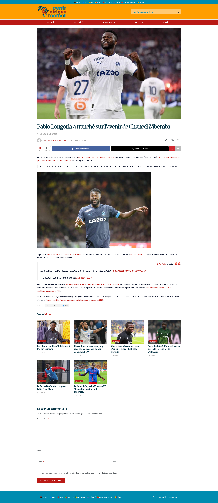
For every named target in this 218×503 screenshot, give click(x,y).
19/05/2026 (78, 395)
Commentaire (43, 419)
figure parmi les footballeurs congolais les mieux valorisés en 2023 (74, 300)
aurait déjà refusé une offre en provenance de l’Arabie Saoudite (92, 284)
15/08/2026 (78, 355)
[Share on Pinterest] (172, 148)
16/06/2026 (115, 355)
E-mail (40, 461)
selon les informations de (64, 254)
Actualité (78, 22)
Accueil (50, 22)
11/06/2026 (152, 355)
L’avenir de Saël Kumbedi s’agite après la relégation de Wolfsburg (164, 349)
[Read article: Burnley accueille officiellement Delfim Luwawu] (53, 332)
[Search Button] (178, 11)
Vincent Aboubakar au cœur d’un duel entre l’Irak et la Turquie (125, 349)
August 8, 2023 (84, 277)
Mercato (139, 22)
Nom (39, 450)
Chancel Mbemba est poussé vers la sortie (96, 157)
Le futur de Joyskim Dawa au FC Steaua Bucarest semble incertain (90, 389)
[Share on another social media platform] (178, 148)
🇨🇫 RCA (91, 2)
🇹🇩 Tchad (140, 2)
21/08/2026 (41, 352)
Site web (114, 462)
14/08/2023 (74, 140)
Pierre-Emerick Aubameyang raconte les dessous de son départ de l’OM (88, 349)
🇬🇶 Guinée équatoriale (128, 2)
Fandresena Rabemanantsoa (55, 140)
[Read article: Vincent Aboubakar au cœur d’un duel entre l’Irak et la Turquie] (127, 332)
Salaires (166, 22)
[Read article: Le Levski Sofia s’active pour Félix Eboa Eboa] (53, 372)
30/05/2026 (41, 392)
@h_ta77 (161, 263)
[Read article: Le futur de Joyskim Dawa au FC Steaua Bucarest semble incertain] (90, 372)
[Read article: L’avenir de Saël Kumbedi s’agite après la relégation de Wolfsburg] (164, 332)
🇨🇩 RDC (85, 2)
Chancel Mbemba (137, 254)
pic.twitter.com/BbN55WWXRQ (129, 270)
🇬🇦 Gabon (116, 2)
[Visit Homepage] (52, 11)
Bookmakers (109, 22)
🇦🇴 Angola (77, 2)
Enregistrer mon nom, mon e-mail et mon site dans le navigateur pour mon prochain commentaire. (78, 473)
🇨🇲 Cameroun (107, 2)
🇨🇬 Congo (98, 2)
